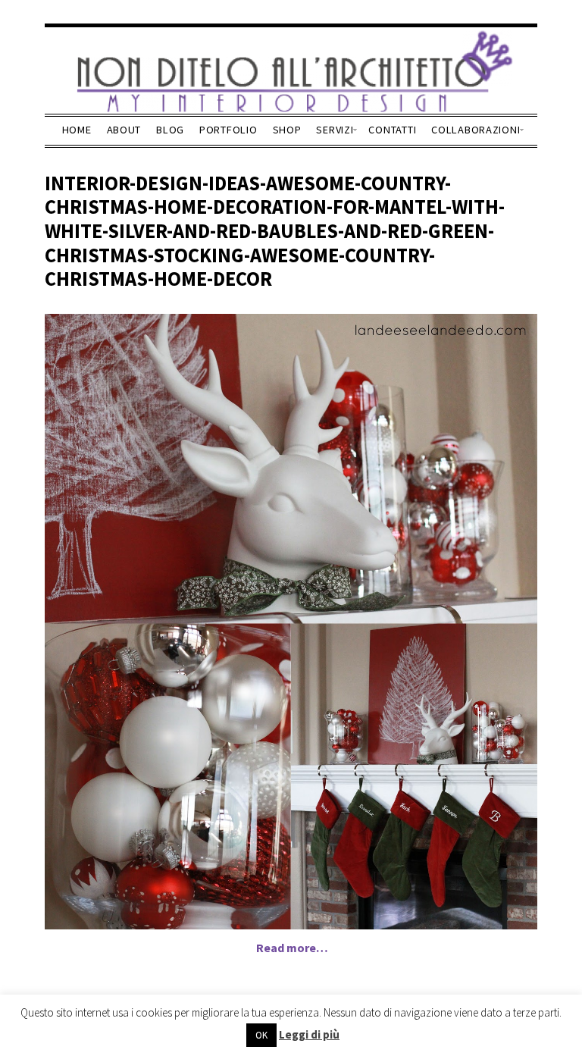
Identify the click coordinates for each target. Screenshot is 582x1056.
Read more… (292, 947)
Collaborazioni (475, 129)
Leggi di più (309, 1034)
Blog (170, 129)
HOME (77, 129)
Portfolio (228, 129)
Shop (287, 129)
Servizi (334, 129)
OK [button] (261, 1035)
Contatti (392, 129)
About (124, 129)
